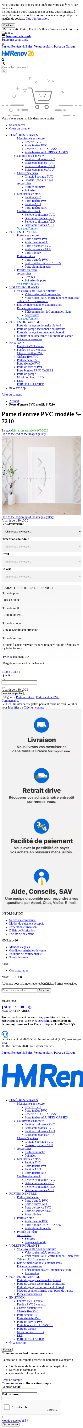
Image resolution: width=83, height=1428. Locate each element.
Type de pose (11, 593)
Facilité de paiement (21, 934)
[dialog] (41, 1387)
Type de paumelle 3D (16, 656)
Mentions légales (19, 947)
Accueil (14, 401)
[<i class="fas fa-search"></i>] (4, 71)
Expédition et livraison (23, 927)
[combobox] (19, 67)
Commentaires (10, 700)
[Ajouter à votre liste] (25, 694)
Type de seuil (11, 608)
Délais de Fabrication (22, 930)
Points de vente (18, 957)
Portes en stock (25, 697)
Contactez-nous (18, 970)
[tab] (41, 700)
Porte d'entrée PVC (47, 697)
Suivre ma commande (15, 39)
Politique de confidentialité (25, 954)
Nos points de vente (18, 36)
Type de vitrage (12, 623)
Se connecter (17, 125)
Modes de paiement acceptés (26, 923)
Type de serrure (12, 638)
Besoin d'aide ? (11, 671)
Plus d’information (37, 18)
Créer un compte (19, 128)
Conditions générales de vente (27, 950)
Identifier (14, 707)
